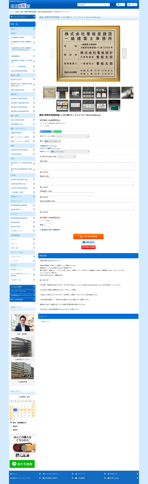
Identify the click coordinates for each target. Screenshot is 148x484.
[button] (52, 53)
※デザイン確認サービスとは (50, 148)
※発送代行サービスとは (48, 146)
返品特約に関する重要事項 (50, 230)
